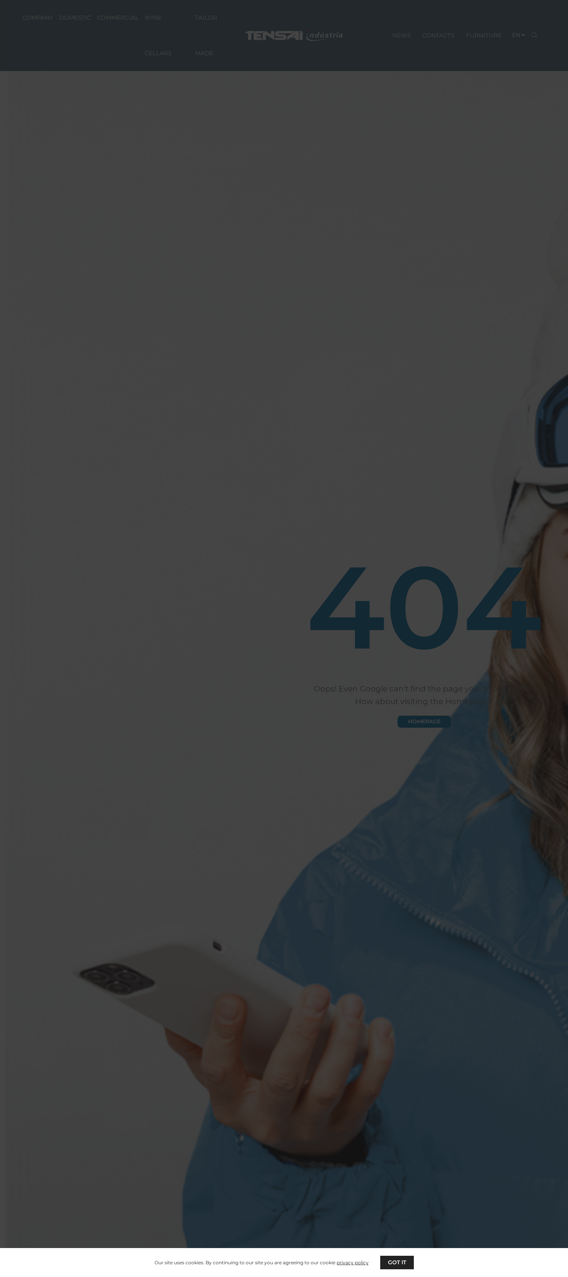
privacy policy (353, 1262)
